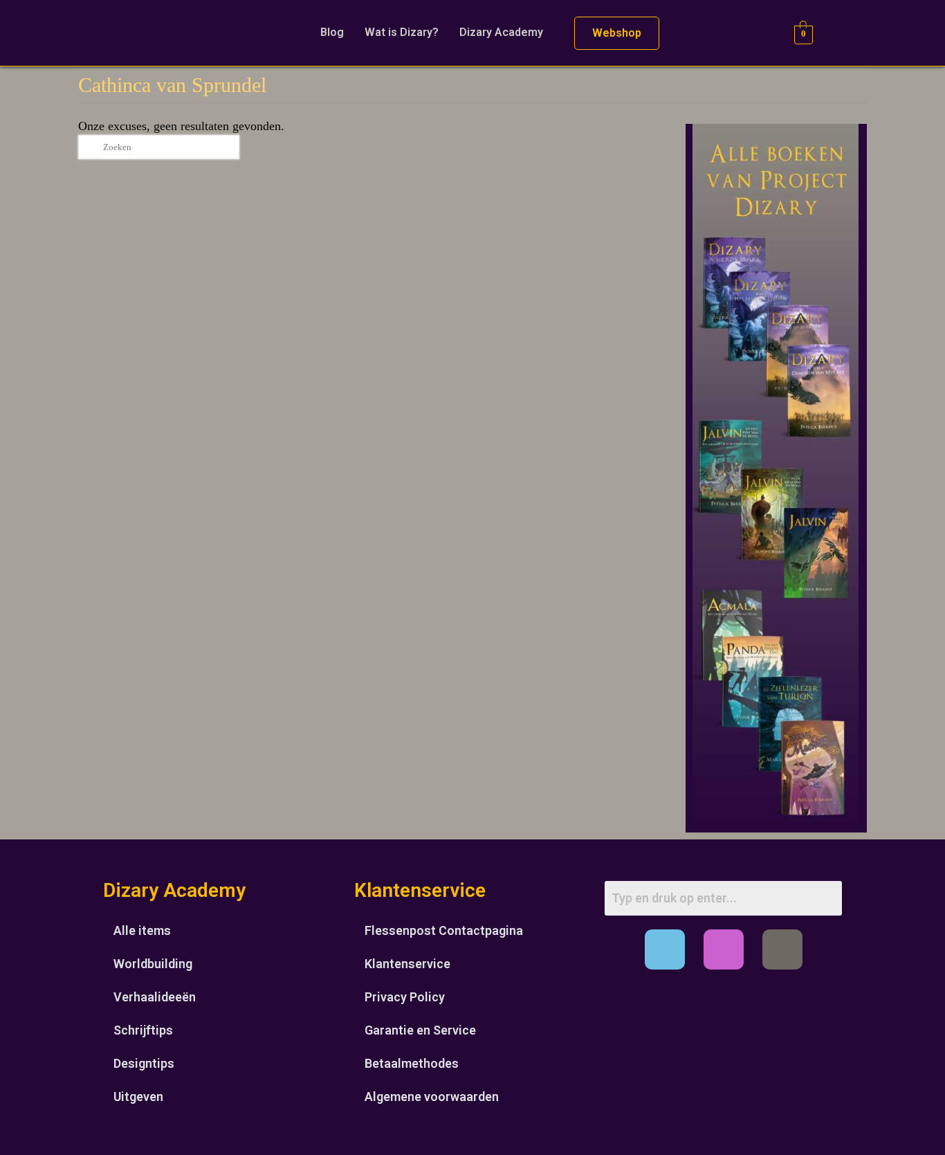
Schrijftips (143, 1030)
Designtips (143, 1063)
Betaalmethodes (412, 1063)
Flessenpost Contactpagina (444, 930)
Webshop (616, 32)
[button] (504, 32)
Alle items (142, 930)
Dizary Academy (501, 32)
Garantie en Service (420, 1030)
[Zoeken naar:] (158, 147)
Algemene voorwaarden (432, 1096)
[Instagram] (724, 949)
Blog (332, 32)
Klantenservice (407, 963)
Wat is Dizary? (402, 32)
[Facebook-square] (665, 949)
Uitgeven (138, 1096)
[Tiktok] (782, 949)
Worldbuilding (152, 963)
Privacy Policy (405, 997)
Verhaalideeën (154, 997)
